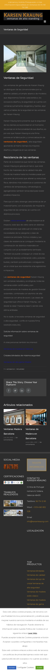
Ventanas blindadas (35, 571)
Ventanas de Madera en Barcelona (32, 434)
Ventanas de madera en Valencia (18, 349)
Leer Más (32, 633)
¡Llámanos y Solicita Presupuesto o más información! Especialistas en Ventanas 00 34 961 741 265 (25, 4)
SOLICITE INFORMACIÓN (36, 465)
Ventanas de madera (36, 600)
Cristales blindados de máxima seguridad (22, 355)
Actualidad (20, 369)
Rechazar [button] (12, 667)
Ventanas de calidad (36, 575)
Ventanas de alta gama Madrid (17, 362)
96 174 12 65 (41, 501)
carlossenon (11, 369)
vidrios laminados (18, 220)
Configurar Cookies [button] (25, 667)
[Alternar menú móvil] (45, 21)
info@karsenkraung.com (37, 521)
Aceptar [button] (39, 667)
